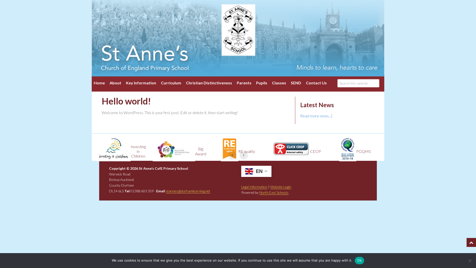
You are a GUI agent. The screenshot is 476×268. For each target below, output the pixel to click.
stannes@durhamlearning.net (188, 191)
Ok (359, 260)
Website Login (280, 187)
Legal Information (254, 187)
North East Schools (273, 192)
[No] (469, 260)
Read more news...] (316, 115)
